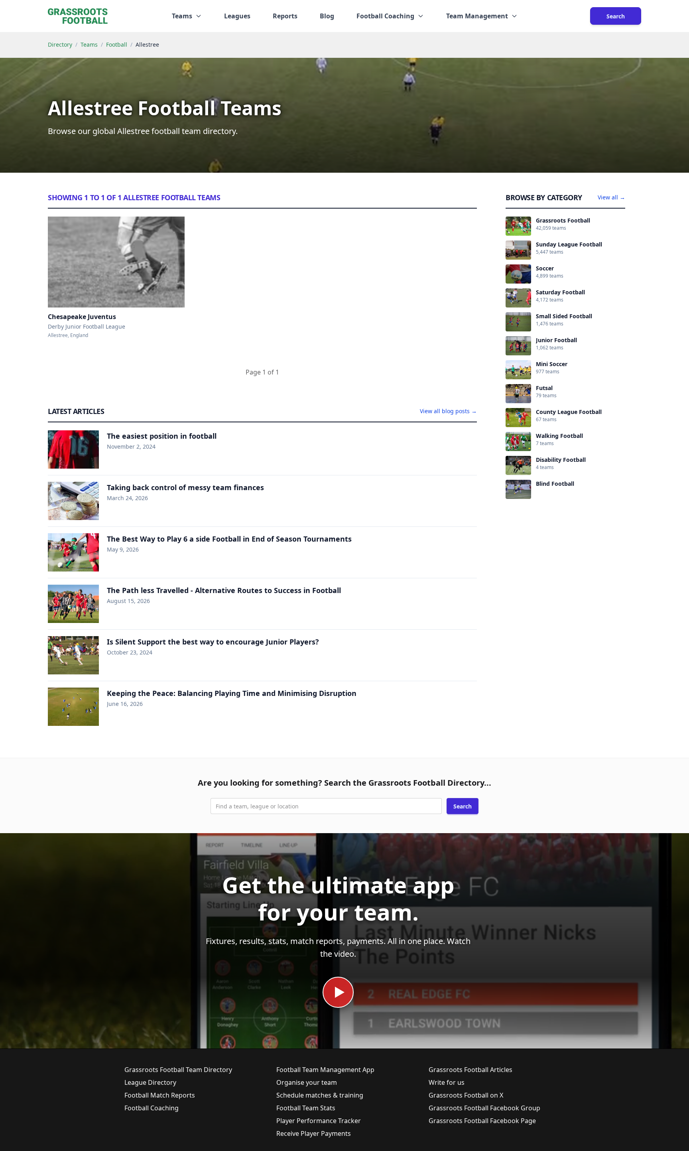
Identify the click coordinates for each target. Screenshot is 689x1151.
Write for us (447, 1082)
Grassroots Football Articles (470, 1069)
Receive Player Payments (313, 1133)
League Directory (150, 1082)
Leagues (237, 16)
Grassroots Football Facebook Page (482, 1120)
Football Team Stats (305, 1108)
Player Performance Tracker (318, 1120)
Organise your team (306, 1082)
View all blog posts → (448, 411)
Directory (60, 44)
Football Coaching (151, 1108)
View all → (611, 197)
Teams (89, 44)
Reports (285, 16)
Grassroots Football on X (466, 1095)
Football (116, 44)
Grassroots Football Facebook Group (484, 1108)
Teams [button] (182, 16)
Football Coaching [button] (385, 16)
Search (615, 16)
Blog (327, 16)
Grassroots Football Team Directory (178, 1069)
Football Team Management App (325, 1069)
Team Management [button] (477, 16)
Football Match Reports (159, 1095)
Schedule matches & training (319, 1095)
